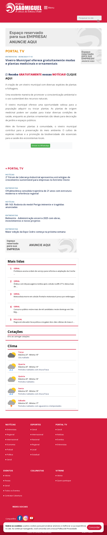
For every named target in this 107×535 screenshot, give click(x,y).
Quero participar (64, 480)
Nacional (35, 439)
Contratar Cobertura (13, 495)
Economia (11, 444)
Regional (10, 434)
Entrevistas (11, 429)
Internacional (12, 439)
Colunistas (37, 470)
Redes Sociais (20, 506)
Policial (10, 449)
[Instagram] (25, 518)
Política (10, 454)
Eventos (60, 439)
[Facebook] (20, 518)
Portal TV (61, 424)
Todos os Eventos (12, 490)
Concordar (94, 527)
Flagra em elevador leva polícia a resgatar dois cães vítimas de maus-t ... (44, 322)
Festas (7, 480)
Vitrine (7, 475)
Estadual (35, 454)
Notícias (10, 424)
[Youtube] (31, 518)
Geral (9, 459)
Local (34, 449)
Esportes (36, 424)
